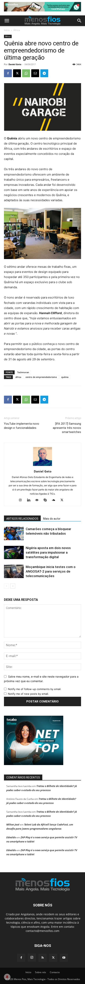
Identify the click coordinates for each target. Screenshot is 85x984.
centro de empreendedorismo (41, 377)
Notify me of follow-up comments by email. (34, 689)
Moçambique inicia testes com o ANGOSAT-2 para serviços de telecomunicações (51, 571)
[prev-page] (6, 586)
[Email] (35, 73)
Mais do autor (51, 518)
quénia (64, 377)
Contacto (55, 972)
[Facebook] (8, 73)
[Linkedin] (30, 500)
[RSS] (42, 958)
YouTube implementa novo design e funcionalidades (21, 426)
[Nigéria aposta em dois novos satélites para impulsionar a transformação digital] (14, 552)
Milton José (12, 824)
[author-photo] (42, 466)
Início (7, 30)
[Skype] (46, 500)
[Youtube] (64, 958)
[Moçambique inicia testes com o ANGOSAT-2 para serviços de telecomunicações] (14, 571)
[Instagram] (22, 500)
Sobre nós (40, 972)
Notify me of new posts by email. (28, 693)
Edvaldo (11, 837)
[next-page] (12, 586)
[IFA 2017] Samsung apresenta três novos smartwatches (67, 428)
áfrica (18, 377)
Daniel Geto (14, 64)
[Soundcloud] (55, 500)
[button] (6, 20)
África (16, 30)
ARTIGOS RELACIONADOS (22, 518)
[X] (17, 73)
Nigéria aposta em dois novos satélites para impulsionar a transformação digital (48, 552)
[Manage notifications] (7, 977)
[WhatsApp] (26, 73)
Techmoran (23, 372)
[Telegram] (44, 73)
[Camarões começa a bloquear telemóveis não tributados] (14, 533)
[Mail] (38, 500)
